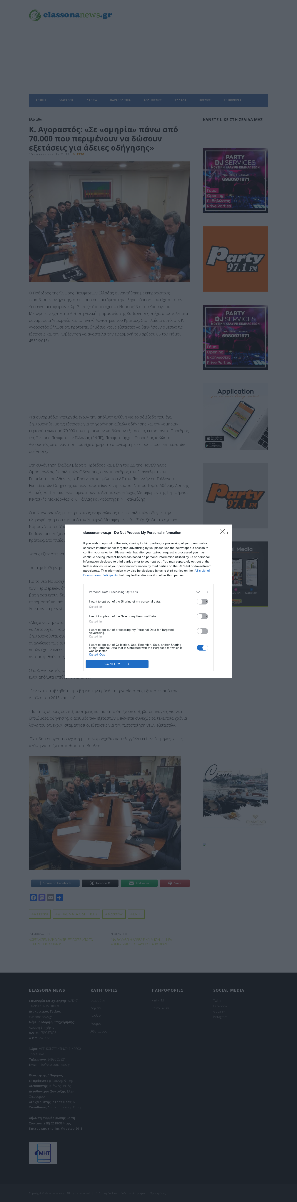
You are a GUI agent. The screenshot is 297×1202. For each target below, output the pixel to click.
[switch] (202, 601)
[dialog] (148, 601)
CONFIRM (113, 664)
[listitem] (148, 592)
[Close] (224, 533)
